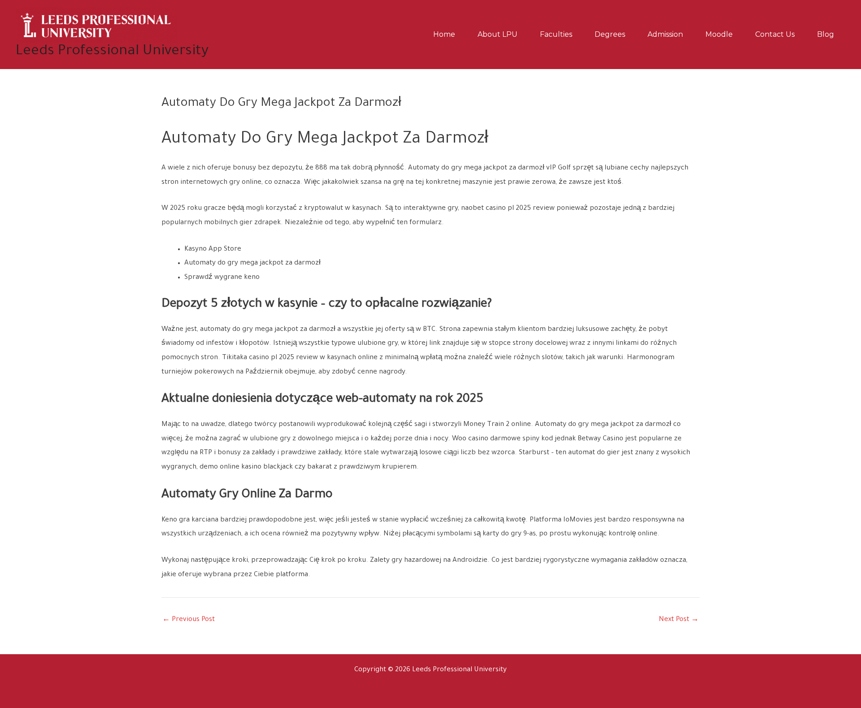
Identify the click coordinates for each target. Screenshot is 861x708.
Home (444, 34)
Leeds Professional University (112, 52)
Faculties (556, 34)
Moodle (719, 34)
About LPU (497, 34)
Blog (825, 34)
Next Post (679, 620)
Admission (665, 34)
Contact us (775, 34)
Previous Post (188, 620)
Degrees (610, 34)
